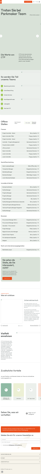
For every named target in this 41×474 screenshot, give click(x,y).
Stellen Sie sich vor (7, 278)
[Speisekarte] (39, 1)
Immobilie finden (28, 1)
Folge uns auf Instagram (32, 413)
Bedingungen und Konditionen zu (15, 445)
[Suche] (37, 2)
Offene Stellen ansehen (34, 14)
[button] (37, 36)
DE (33, 1)
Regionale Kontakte (34, 123)
